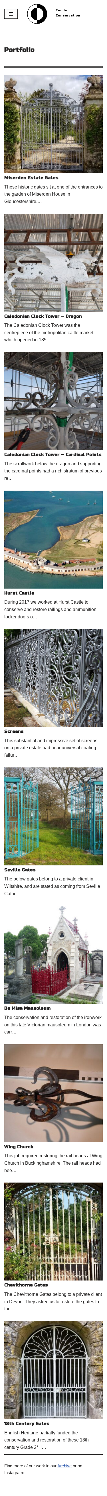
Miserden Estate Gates (31, 177)
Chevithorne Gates (26, 1285)
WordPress (51, 1490)
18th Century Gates (26, 1423)
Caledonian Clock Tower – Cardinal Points (53, 454)
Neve (9, 1490)
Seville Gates (20, 870)
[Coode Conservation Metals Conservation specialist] (37, 14)
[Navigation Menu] (11, 14)
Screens (14, 731)
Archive (64, 1465)
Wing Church (18, 1146)
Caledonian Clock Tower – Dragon (43, 316)
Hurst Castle (19, 593)
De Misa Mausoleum (27, 1008)
